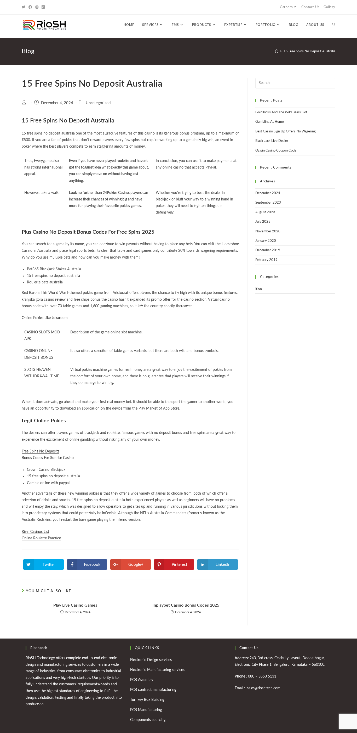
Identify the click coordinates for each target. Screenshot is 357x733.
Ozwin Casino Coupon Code (275, 150)
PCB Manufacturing (146, 710)
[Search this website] (295, 83)
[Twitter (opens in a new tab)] (24, 7)
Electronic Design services (151, 660)
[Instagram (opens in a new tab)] (37, 7)
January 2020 (265, 241)
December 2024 (267, 193)
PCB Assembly (141, 680)
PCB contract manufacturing (153, 690)
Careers (286, 7)
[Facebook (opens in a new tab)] (30, 7)
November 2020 (267, 231)
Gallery (329, 7)
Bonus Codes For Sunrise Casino (48, 458)
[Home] (276, 51)
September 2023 (268, 202)
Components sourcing (147, 720)
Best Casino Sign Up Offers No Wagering (285, 131)
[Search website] (333, 25)
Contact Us (310, 7)
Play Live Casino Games (75, 605)
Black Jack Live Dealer (271, 141)
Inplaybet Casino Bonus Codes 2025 (185, 605)
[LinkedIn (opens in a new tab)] (43, 7)
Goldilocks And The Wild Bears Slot (281, 112)
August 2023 (265, 212)
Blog (258, 288)
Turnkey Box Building (147, 700)
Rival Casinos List (35, 532)
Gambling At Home (269, 122)
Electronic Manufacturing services (157, 670)
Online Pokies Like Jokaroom (45, 318)
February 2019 (266, 260)
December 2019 (267, 250)
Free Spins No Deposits (40, 451)
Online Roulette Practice (41, 538)
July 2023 (262, 221)
